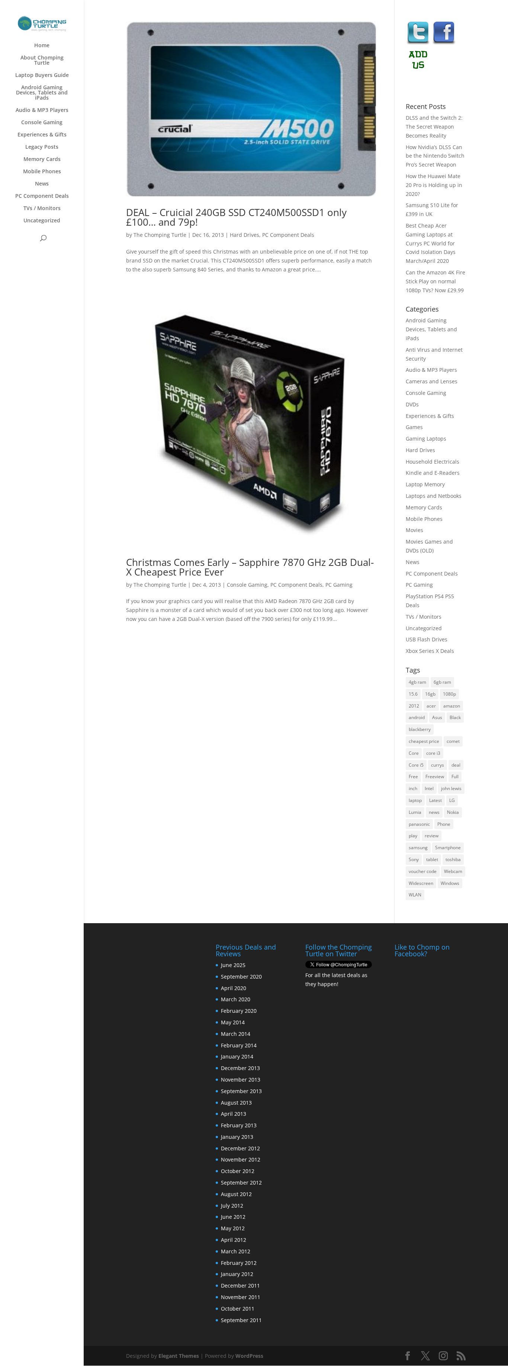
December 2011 (240, 1285)
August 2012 (236, 1194)
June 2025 (233, 965)
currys (437, 765)
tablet (432, 859)
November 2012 (240, 1159)
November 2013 (240, 1079)
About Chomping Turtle (42, 60)
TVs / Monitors (42, 209)
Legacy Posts (41, 147)
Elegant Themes (178, 1355)
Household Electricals (432, 461)
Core (414, 753)
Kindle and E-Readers (433, 472)
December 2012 (240, 1148)
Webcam (453, 871)
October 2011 (237, 1308)
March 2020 (235, 999)
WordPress (249, 1355)
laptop (415, 800)
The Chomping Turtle (160, 234)
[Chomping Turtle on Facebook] (444, 43)
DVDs (412, 404)
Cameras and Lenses (431, 381)
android (417, 717)
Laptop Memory (425, 484)
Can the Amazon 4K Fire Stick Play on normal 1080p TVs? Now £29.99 (435, 281)
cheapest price (424, 741)
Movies (414, 530)
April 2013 (233, 1113)
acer (431, 706)
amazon (451, 706)
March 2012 (235, 1251)
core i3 (433, 753)
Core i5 (416, 765)
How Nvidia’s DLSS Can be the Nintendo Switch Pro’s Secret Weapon (435, 156)
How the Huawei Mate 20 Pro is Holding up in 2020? (434, 185)
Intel (429, 788)
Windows (450, 883)
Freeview (434, 776)
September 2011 (241, 1320)
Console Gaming (41, 123)
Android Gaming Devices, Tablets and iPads (42, 93)
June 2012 (233, 1216)
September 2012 (241, 1182)
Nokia (453, 812)
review (431, 835)
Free (413, 776)
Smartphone (448, 847)
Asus (437, 717)
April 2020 (233, 988)
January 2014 (237, 1056)
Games (414, 427)
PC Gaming (339, 584)
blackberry (420, 729)
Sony (414, 859)
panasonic (419, 824)
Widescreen (421, 883)
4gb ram (417, 682)
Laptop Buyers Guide (42, 75)
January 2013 (237, 1136)
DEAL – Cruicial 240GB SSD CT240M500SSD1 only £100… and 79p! (236, 217)
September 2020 (241, 976)
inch (413, 788)
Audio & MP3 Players (42, 110)
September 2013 (241, 1091)
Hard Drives (244, 234)
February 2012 (239, 1262)
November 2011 (240, 1297)
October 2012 (237, 1171)
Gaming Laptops (426, 438)
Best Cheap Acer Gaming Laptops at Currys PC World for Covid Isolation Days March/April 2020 (431, 243)
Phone (443, 824)
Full (455, 776)
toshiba (453, 859)
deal (455, 765)
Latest (435, 800)
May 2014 (233, 1022)
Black (455, 717)
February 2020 (239, 1010)
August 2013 (236, 1102)
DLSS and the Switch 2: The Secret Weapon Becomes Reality (434, 126)
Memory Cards (42, 159)
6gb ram (442, 682)
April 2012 (233, 1239)
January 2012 (237, 1274)
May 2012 (233, 1228)
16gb (430, 694)
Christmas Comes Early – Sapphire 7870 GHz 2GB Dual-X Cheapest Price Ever (250, 567)
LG (452, 800)
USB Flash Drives (426, 639)
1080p (449, 694)
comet (453, 741)
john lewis (451, 788)
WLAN (415, 895)
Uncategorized (41, 221)
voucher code (423, 871)
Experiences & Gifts (42, 135)
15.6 (413, 694)
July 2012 (232, 1205)
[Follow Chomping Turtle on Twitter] (418, 43)
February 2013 (239, 1125)
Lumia (415, 812)
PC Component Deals (42, 196)
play (413, 835)
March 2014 (235, 1033)
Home (41, 46)
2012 (414, 706)
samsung (418, 847)
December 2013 (240, 1068)
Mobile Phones (42, 172)
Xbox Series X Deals (430, 650)
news (434, 812)
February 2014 (239, 1045)
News (42, 184)
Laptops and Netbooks (434, 495)
